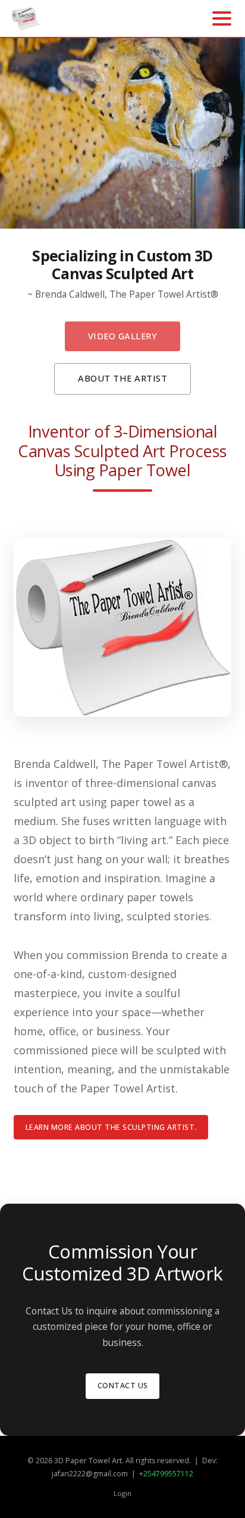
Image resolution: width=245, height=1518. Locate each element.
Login (122, 1493)
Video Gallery (123, 336)
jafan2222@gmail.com (90, 1474)
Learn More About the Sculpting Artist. (111, 1127)
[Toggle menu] (222, 18)
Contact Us (123, 1385)
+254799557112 (166, 1474)
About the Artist (122, 378)
